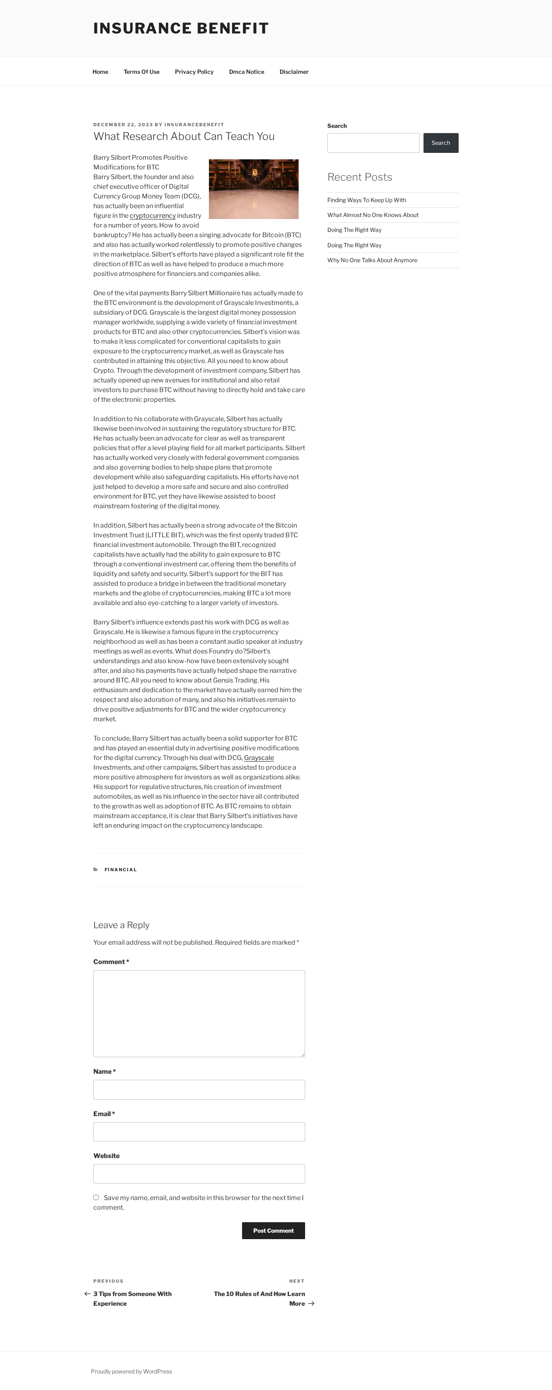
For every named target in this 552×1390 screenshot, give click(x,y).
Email (104, 1114)
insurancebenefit (194, 124)
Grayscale (259, 758)
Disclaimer (294, 71)
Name (104, 1071)
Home (100, 71)
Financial (121, 869)
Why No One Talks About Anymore (372, 260)
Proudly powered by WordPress (131, 1371)
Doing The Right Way (354, 229)
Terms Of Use (142, 71)
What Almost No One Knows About (373, 214)
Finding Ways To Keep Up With (366, 199)
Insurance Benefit (181, 28)
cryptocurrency (153, 215)
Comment (111, 962)
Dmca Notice (246, 71)
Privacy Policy (194, 71)
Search (337, 125)
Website (106, 1156)
